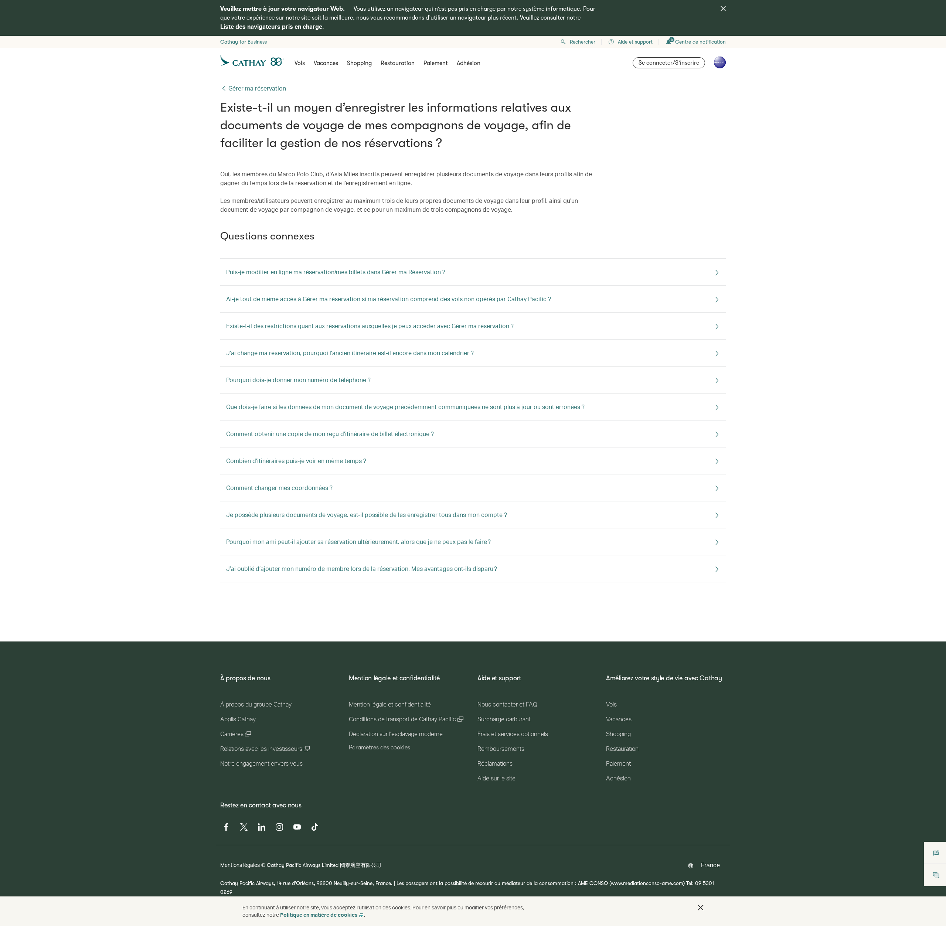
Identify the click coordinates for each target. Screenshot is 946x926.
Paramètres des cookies (379, 747)
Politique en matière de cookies (319, 915)
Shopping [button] (359, 63)
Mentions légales (240, 865)
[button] (701, 907)
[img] (723, 8)
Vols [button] (300, 63)
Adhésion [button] (468, 63)
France (710, 865)
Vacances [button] (326, 63)
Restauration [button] (398, 63)
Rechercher (582, 42)
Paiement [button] (435, 63)
